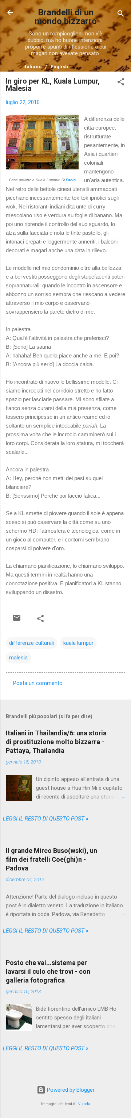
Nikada (84, 1104)
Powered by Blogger (70, 1090)
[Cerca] (120, 15)
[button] (120, 83)
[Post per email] (16, 617)
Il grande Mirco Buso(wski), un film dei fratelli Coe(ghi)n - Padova (51, 859)
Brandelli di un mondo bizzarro (66, 16)
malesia (18, 657)
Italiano (32, 66)
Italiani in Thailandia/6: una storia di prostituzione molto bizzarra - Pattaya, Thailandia (56, 741)
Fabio (71, 180)
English (59, 66)
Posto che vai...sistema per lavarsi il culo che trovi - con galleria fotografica (48, 971)
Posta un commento (38, 683)
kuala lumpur (78, 643)
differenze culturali (31, 643)
